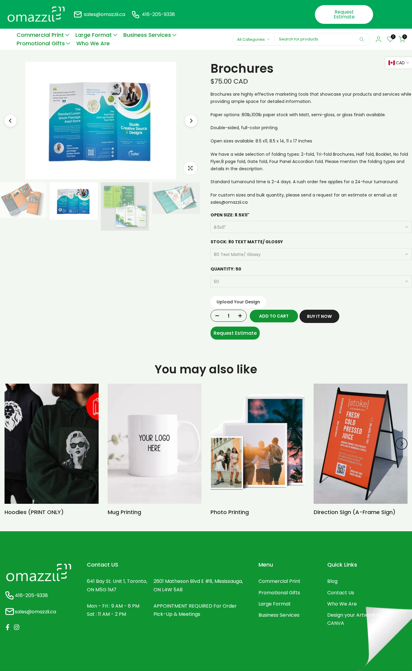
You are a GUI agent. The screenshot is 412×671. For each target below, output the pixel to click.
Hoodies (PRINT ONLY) (34, 512)
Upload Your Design (238, 302)
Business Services (147, 35)
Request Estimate (344, 14)
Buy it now (319, 316)
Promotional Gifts (41, 43)
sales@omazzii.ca (104, 14)
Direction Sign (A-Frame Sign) (354, 512)
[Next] (191, 121)
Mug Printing (124, 512)
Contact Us (340, 592)
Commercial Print (40, 35)
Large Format (93, 35)
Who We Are (93, 43)
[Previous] (11, 121)
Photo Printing (230, 512)
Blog (332, 581)
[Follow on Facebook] (8, 627)
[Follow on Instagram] (17, 627)
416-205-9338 (158, 14)
